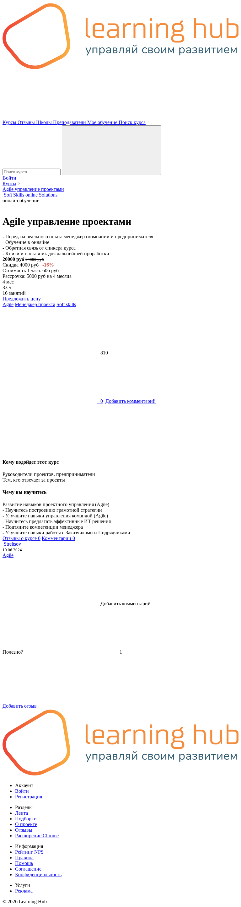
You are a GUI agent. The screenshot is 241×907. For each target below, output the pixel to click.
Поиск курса (132, 122)
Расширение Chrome (37, 835)
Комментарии (58, 538)
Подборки (26, 818)
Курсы (10, 122)
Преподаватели (70, 122)
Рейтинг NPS (29, 852)
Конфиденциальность (38, 874)
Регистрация (28, 796)
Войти (9, 178)
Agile (8, 304)
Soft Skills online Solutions (30, 194)
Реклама (24, 891)
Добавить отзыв (20, 706)
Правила (24, 857)
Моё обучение (103, 122)
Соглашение (28, 869)
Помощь (24, 863)
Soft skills (66, 304)
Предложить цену (22, 298)
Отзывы (27, 122)
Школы (44, 122)
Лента (21, 813)
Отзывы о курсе (21, 538)
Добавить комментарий (130, 401)
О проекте (26, 824)
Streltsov (12, 544)
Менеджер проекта (35, 304)
